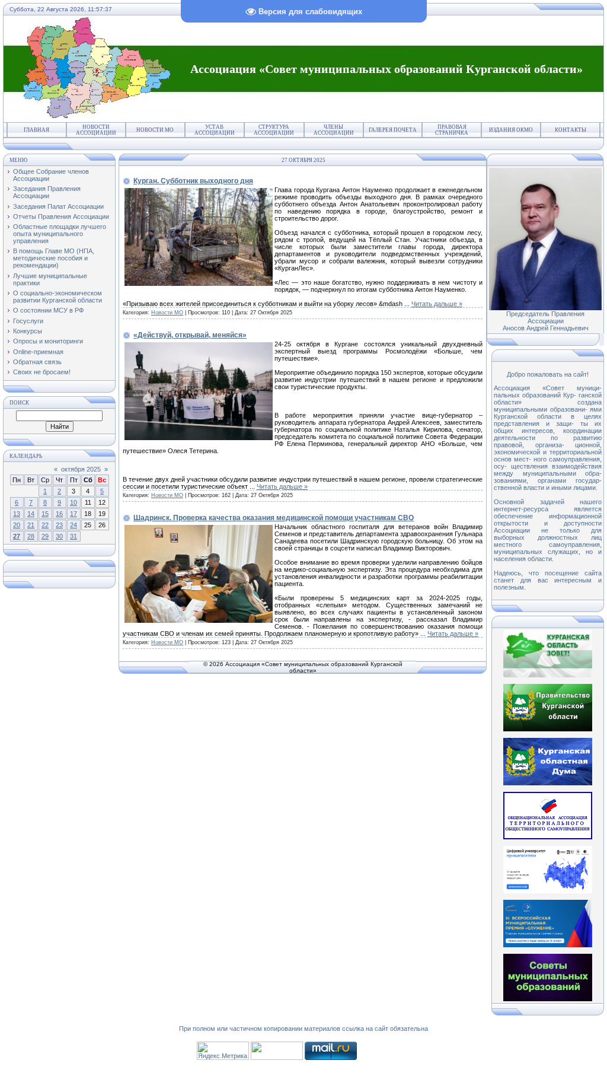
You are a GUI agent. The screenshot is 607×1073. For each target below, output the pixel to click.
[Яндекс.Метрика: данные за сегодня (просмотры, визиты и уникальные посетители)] (223, 1051)
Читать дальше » (436, 303)
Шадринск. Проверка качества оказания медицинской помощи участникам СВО (273, 518)
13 (16, 513)
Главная (36, 130)
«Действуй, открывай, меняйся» (190, 335)
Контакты (570, 130)
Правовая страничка (451, 130)
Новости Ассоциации (96, 130)
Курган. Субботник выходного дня (193, 181)
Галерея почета (393, 130)
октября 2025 (81, 469)
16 (59, 513)
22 (45, 524)
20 (16, 524)
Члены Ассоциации (334, 130)
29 (45, 536)
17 (73, 513)
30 (59, 536)
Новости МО (155, 130)
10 (73, 502)
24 (73, 524)
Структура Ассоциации (274, 130)
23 (59, 524)
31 (73, 536)
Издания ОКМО (511, 130)
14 (30, 513)
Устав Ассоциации (214, 130)
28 (30, 536)
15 (45, 513)
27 (16, 536)
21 (30, 524)
